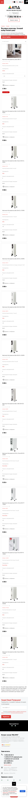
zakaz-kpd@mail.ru (8, 761)
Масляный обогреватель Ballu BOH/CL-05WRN (13, 258)
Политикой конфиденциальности (17, 712)
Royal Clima (4, 465)
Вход (20, 2)
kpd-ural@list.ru (8, 763)
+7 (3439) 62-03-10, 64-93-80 (11, 759)
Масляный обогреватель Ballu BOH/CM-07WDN (13, 307)
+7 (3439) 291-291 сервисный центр (13, 757)
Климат (7, 26)
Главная (3, 26)
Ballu (3, 123)
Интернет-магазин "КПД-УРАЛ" (14, 10)
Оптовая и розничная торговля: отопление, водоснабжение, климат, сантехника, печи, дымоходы (12, 737)
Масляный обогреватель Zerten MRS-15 (11, 59)
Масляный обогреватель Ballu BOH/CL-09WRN (13, 355)
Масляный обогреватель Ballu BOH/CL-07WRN (13, 210)
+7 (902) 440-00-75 (14, 17)
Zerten (3, 70)
